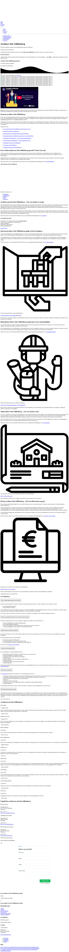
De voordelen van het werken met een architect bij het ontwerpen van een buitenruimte (19, 949)
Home (2, 21)
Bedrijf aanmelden (4, 911)
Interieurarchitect (6, 38)
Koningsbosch (6, 195)
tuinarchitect (5, 673)
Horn (4, 197)
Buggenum (5, 199)
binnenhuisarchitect (5, 666)
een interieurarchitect (49, 242)
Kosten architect (6, 35)
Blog (2, 23)
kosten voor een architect (14, 644)
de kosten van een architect (49, 516)
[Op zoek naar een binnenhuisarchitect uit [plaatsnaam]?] (34, 401)
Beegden (5, 196)
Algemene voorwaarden (6, 913)
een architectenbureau (49, 161)
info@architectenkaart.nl (6, 934)
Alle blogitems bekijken (6, 950)
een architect (43, 215)
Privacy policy (4, 912)
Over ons (2, 24)
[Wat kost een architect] (34, 585)
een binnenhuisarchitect (51, 331)
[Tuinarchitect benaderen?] (34, 492)
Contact (2, 25)
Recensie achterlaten (5, 914)
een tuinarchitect (46, 422)
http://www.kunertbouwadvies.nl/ (8, 813)
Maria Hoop (5, 194)
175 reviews (18, 75)
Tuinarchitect (6, 39)
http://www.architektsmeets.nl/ (7, 824)
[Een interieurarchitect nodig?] (34, 312)
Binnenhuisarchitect (7, 37)
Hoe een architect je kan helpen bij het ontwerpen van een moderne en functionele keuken (20, 947)
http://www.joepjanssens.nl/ (6, 835)
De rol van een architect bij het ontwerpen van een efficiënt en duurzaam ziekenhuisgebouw (20, 948)
